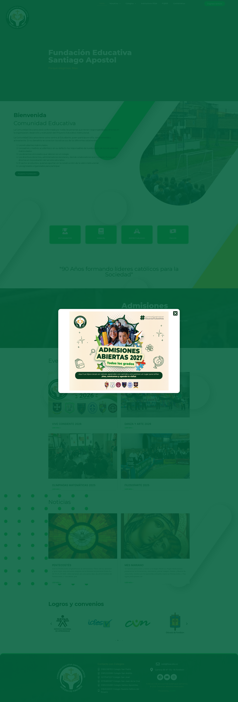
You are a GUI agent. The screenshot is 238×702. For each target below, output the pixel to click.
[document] (119, 351)
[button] (175, 313)
